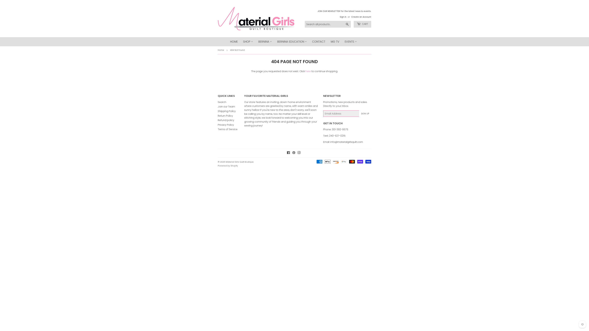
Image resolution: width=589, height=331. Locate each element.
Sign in (343, 16)
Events (350, 42)
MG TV (335, 42)
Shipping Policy (227, 111)
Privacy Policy (226, 125)
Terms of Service (227, 129)
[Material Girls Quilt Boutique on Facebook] (288, 153)
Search (222, 102)
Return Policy (225, 116)
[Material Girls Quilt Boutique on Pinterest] (293, 153)
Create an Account (361, 16)
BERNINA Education (291, 42)
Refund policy (226, 120)
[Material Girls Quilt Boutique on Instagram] (299, 153)
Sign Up (365, 113)
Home (234, 42)
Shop (247, 42)
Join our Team (226, 106)
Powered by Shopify (228, 165)
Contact (318, 42)
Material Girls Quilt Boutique (240, 161)
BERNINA (264, 42)
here (308, 71)
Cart (364, 24)
